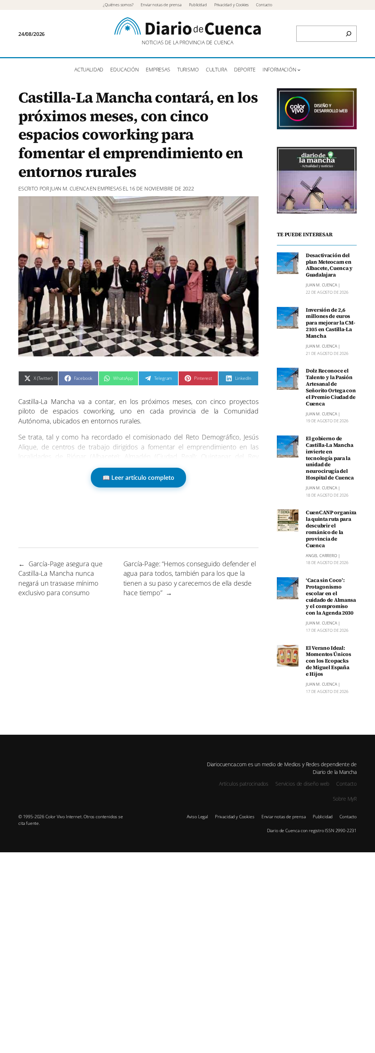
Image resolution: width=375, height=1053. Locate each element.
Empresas (109, 188)
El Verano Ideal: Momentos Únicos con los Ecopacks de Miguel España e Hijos (328, 661)
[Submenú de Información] (299, 69)
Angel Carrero (321, 555)
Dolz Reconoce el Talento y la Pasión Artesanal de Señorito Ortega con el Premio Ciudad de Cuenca (331, 387)
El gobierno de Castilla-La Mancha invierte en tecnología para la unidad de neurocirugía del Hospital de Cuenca (330, 458)
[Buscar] (348, 33)
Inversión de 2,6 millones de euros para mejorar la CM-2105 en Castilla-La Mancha (330, 323)
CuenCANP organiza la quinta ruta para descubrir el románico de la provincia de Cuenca (331, 529)
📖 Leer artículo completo (138, 478)
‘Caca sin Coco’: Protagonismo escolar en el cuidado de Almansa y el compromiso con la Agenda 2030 (331, 596)
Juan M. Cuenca (69, 188)
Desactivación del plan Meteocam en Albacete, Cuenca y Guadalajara (329, 265)
